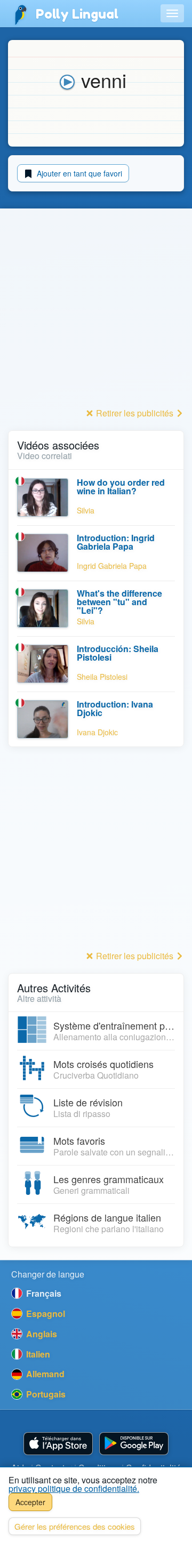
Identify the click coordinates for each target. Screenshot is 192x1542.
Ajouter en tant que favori (78, 173)
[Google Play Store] (134, 1443)
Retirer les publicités (134, 413)
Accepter (30, 1502)
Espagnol (44, 1313)
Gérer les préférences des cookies (74, 1526)
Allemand (44, 1374)
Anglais (40, 1334)
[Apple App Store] (58, 1443)
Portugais (45, 1394)
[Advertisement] (96, 309)
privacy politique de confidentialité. (74, 1488)
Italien (37, 1354)
